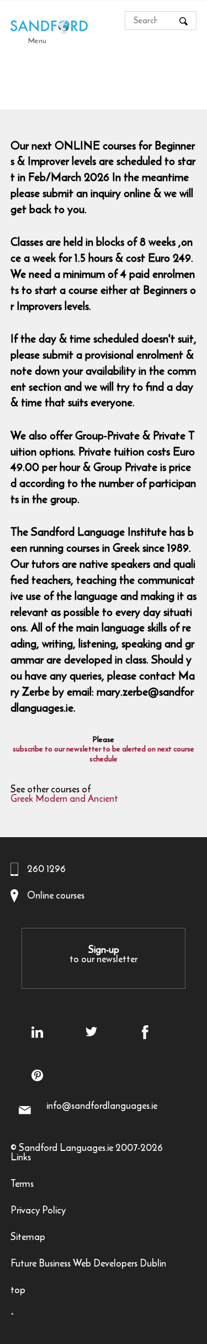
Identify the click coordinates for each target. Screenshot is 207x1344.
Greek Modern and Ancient (64, 800)
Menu (37, 40)
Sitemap (27, 1238)
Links (20, 1158)
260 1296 (46, 869)
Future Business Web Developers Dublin (88, 1264)
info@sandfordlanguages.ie (101, 1105)
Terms (22, 1185)
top (17, 1291)
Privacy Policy (38, 1211)
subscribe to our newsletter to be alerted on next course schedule (103, 754)
